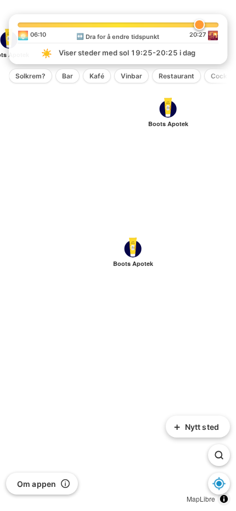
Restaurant (176, 76)
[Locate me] (219, 484)
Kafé (96, 76)
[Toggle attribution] (224, 499)
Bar (67, 76)
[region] (118, 255)
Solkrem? (30, 76)
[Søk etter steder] (219, 455)
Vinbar (131, 76)
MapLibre (201, 498)
